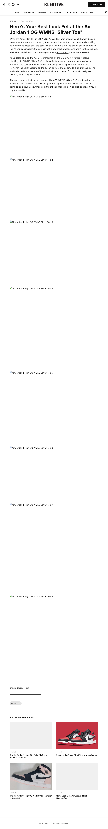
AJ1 (15, 74)
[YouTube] (18, 4)
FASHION (42, 12)
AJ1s (22, 90)
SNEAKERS (29, 12)
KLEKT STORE (96, 4)
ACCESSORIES (56, 12)
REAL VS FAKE (87, 12)
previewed (71, 39)
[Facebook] (4, 4)
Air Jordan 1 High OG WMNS (50, 80)
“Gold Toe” (39, 58)
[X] (9, 4)
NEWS (17, 12)
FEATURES (72, 12)
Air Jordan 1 (62, 52)
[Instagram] (13, 4)
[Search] (106, 12)
